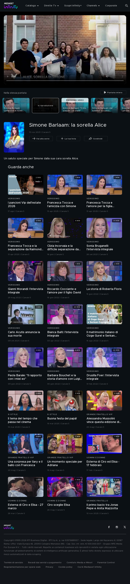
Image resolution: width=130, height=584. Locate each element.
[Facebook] (108, 527)
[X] (124, 527)
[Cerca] (127, 6)
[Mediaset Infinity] (11, 5)
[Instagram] (116, 527)
